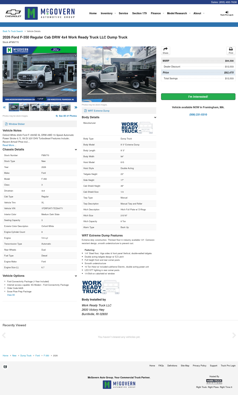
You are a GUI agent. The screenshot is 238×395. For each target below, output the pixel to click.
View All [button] (11, 294)
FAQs (161, 365)
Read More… (9, 145)
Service (123, 13)
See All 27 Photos (67, 115)
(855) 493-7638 (228, 2)
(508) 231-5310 (198, 114)
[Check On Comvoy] (5, 366)
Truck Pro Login (228, 365)
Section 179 (139, 13)
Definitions (172, 365)
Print (231, 52)
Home (93, 13)
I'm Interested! (198, 96)
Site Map (185, 365)
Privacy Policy (199, 365)
